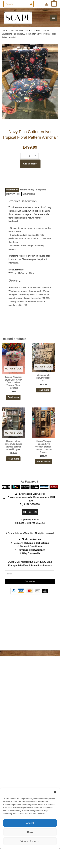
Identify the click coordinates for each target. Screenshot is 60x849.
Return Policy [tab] (27, 189)
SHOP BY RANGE (33, 30)
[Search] (31, 4)
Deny (30, 832)
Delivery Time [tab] (13, 194)
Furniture (19, 30)
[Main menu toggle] (53, 18)
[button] (55, 792)
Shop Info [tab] (41, 189)
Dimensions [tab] (28, 194)
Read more (13, 397)
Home (4, 30)
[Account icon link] (46, 4)
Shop (11, 30)
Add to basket (30, 163)
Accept (30, 823)
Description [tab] (12, 189)
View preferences (30, 841)
